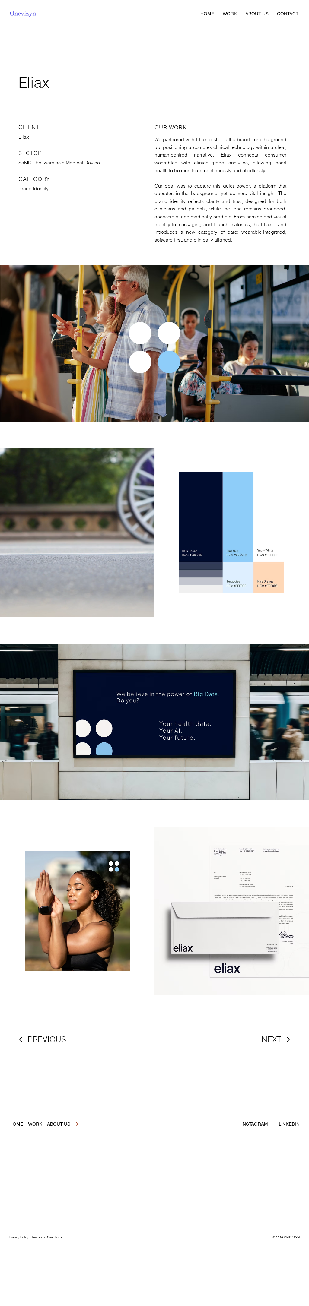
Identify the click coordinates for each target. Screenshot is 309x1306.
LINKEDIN (289, 1124)
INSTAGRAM (254, 1124)
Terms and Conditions (47, 1237)
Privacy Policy (18, 1237)
